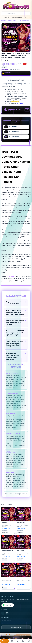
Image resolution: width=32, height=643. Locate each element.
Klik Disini (20, 103)
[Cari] (3, 13)
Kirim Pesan (9, 605)
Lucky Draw (7, 122)
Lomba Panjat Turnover (16, 122)
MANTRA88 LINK (17, 17)
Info (27, 110)
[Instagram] (7, 613)
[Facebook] (2, 613)
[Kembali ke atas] (29, 631)
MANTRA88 (6, 17)
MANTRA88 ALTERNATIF (23, 20)
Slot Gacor (24, 122)
